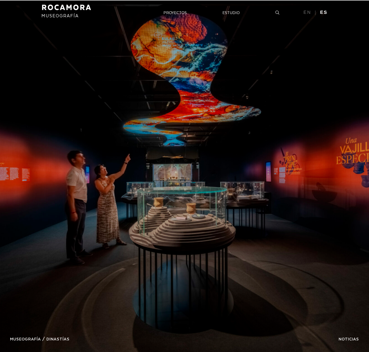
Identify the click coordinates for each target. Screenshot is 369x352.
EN (307, 12)
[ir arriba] (358, 328)
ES (324, 12)
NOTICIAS (349, 339)
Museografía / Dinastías (40, 339)
